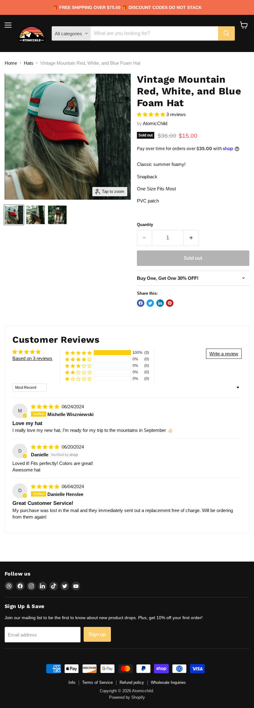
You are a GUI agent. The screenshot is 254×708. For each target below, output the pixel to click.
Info (71, 682)
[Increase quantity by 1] (191, 237)
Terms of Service (97, 682)
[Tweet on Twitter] (150, 303)
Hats (28, 63)
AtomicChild (155, 123)
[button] (151, 114)
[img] (45, 406)
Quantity (145, 224)
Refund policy (132, 682)
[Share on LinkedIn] (160, 303)
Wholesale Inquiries (168, 682)
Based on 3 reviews (32, 358)
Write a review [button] (223, 353)
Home (11, 63)
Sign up (97, 634)
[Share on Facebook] (140, 303)
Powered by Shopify (127, 697)
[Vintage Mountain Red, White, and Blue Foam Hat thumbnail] (14, 215)
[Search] (226, 33)
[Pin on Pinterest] (169, 303)
